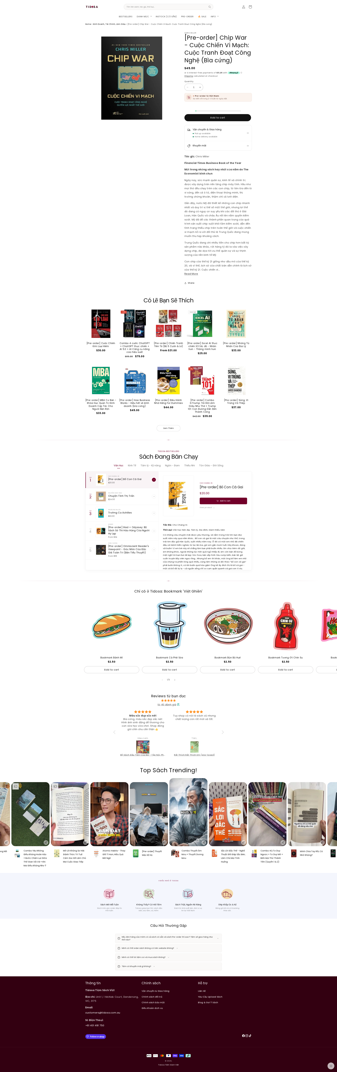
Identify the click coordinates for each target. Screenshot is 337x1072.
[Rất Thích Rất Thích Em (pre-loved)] (143, 746)
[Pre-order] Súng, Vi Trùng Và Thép (236, 402)
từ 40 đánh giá (167, 704)
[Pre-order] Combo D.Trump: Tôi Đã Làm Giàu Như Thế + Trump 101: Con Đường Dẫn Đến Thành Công (202, 406)
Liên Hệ (202, 991)
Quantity (189, 81)
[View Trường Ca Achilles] (154, 513)
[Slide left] (162, 680)
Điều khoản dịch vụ (152, 1008)
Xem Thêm (168, 428)
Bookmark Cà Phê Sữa (169, 657)
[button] (144, 16)
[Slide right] (175, 680)
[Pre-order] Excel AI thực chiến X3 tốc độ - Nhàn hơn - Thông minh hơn (202, 346)
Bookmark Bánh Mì (111, 657)
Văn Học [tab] (118, 465)
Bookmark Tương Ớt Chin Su (285, 657)
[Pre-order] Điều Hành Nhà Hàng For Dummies (168, 402)
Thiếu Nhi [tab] (189, 465)
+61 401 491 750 (94, 1025)
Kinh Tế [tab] (132, 465)
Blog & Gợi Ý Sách (208, 1002)
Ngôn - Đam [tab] (172, 465)
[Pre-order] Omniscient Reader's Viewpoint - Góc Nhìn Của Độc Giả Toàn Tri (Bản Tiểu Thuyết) (128, 549)
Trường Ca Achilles (120, 512)
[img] (168, 700)
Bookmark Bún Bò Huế (228, 657)
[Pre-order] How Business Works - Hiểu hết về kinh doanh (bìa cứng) (134, 403)
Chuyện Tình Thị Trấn (121, 496)
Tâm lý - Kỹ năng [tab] (150, 465)
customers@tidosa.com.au (102, 1012)
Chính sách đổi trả (152, 996)
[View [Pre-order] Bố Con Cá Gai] (154, 480)
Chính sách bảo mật (153, 1002)
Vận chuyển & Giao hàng (155, 991)
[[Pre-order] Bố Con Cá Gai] (101, 479)
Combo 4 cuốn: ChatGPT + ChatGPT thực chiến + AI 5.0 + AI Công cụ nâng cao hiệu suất (135, 348)
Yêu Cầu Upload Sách (210, 996)
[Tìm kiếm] (209, 7)
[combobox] (168, 7)
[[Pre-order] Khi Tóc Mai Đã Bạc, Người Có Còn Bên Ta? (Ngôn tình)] (194, 746)
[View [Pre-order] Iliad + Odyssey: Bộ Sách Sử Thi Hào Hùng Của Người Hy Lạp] (154, 531)
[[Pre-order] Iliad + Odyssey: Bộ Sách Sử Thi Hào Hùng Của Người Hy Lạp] (101, 531)
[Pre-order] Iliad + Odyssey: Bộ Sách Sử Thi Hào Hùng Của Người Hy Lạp (129, 530)
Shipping (188, 76)
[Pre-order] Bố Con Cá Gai (125, 479)
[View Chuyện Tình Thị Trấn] (154, 496)
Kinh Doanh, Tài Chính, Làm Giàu (109, 24)
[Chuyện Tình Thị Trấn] (101, 496)
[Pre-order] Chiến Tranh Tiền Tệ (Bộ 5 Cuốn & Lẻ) (168, 345)
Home (88, 24)
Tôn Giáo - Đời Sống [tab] (211, 465)
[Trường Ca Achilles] (101, 513)
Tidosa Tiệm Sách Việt (168, 1065)
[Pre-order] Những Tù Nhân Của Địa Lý (236, 345)
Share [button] (191, 282)
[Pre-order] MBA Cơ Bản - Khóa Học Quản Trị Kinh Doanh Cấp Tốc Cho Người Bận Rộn (100, 405)
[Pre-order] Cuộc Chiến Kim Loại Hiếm (101, 345)
